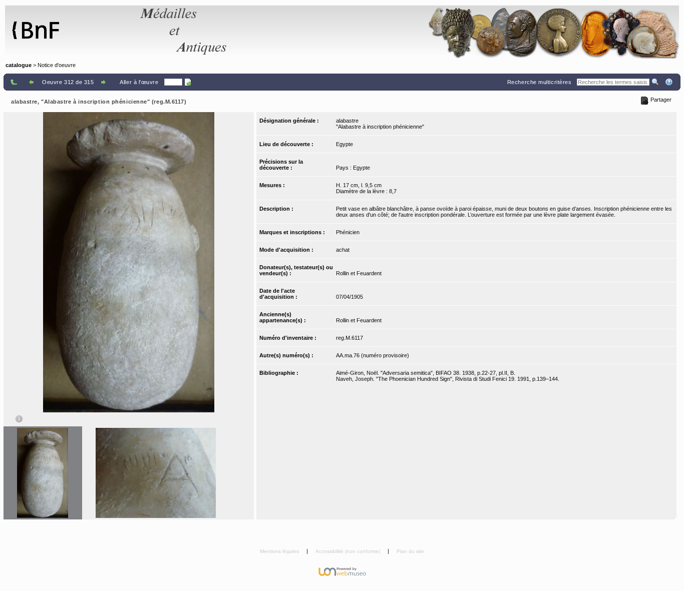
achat (343, 250)
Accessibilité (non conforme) (348, 551)
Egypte (344, 144)
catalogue (19, 65)
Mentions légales (280, 551)
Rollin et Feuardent (359, 273)
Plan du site (410, 551)
